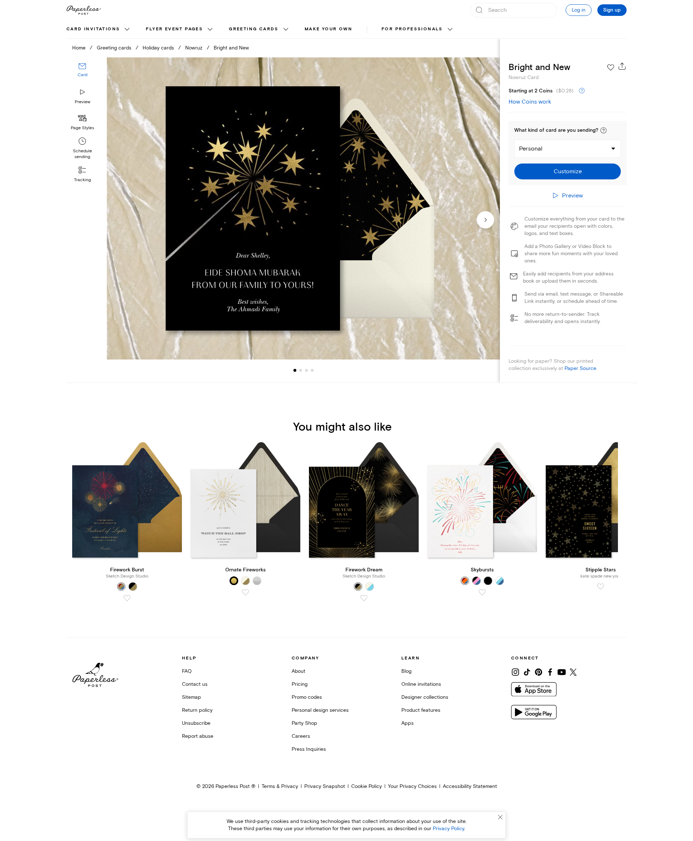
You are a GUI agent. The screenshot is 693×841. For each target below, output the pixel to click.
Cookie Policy (366, 786)
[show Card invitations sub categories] (127, 29)
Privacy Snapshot (324, 786)
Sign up (612, 10)
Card (82, 75)
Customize (568, 171)
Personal (530, 148)
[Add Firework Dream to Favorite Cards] (363, 598)
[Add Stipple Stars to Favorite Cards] (600, 586)
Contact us (195, 684)
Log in (578, 10)
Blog (406, 671)
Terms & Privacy (280, 786)
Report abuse (197, 736)
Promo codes (307, 697)
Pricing (300, 684)
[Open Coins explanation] (582, 91)
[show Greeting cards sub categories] (286, 29)
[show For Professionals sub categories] (450, 29)
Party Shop (304, 723)
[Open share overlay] (622, 66)
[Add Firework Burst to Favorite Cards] (127, 598)
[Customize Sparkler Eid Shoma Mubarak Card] (303, 208)
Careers (301, 736)
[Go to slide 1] (294, 370)
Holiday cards (158, 48)
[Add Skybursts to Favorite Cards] (482, 592)
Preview (82, 102)
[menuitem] (98, 29)
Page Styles (82, 128)
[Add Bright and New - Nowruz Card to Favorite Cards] (610, 67)
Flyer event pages (174, 29)
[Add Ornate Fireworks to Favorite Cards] (245, 592)
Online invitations (421, 684)
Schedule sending (82, 154)
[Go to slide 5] (312, 370)
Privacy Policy (448, 828)
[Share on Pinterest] (538, 672)
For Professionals (412, 29)
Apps (407, 723)
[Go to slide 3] (300, 370)
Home (79, 48)
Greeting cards (254, 29)
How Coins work (530, 101)
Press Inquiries (309, 749)
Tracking (82, 180)
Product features (420, 710)
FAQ (187, 671)
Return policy (197, 710)
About (298, 671)
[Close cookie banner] (500, 817)
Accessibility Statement (470, 786)
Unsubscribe (196, 723)
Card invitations (93, 29)
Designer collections (424, 697)
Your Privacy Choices (412, 786)
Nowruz (193, 48)
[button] (603, 130)
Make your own (328, 29)
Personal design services (320, 710)
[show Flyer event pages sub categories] (210, 29)
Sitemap (191, 697)
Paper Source (580, 368)
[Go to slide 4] (306, 370)
